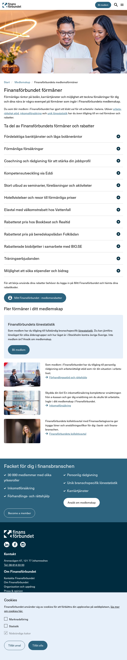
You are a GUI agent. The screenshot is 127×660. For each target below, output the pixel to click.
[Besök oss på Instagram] (24, 544)
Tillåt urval (14, 645)
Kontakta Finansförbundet (19, 578)
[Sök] (116, 5)
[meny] (122, 5)
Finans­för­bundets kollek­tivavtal (67, 433)
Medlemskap (22, 82)
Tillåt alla (37, 645)
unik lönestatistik (57, 113)
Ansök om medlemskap (82, 502)
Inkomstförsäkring (60, 405)
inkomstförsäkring (31, 113)
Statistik (14, 626)
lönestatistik (85, 330)
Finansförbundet (11, 5)
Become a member (19, 513)
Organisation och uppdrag (19, 586)
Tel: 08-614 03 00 (14, 565)
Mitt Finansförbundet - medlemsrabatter (38, 297)
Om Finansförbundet (16, 582)
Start (7, 82)
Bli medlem (103, 4)
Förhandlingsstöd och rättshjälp (68, 377)
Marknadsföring (18, 619)
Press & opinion (13, 591)
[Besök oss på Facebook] (16, 544)
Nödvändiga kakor (20, 633)
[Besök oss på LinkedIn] (8, 544)
